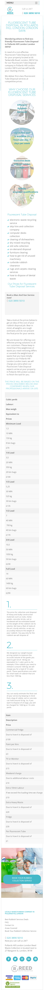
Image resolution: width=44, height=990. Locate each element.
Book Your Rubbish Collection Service (22, 879)
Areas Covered (11, 928)
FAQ (7, 922)
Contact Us (9, 925)
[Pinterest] (35, 959)
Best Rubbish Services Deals (16, 919)
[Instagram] (22, 959)
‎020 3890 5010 (17, 300)
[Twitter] (15, 959)
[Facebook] (8, 959)
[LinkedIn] (28, 959)
